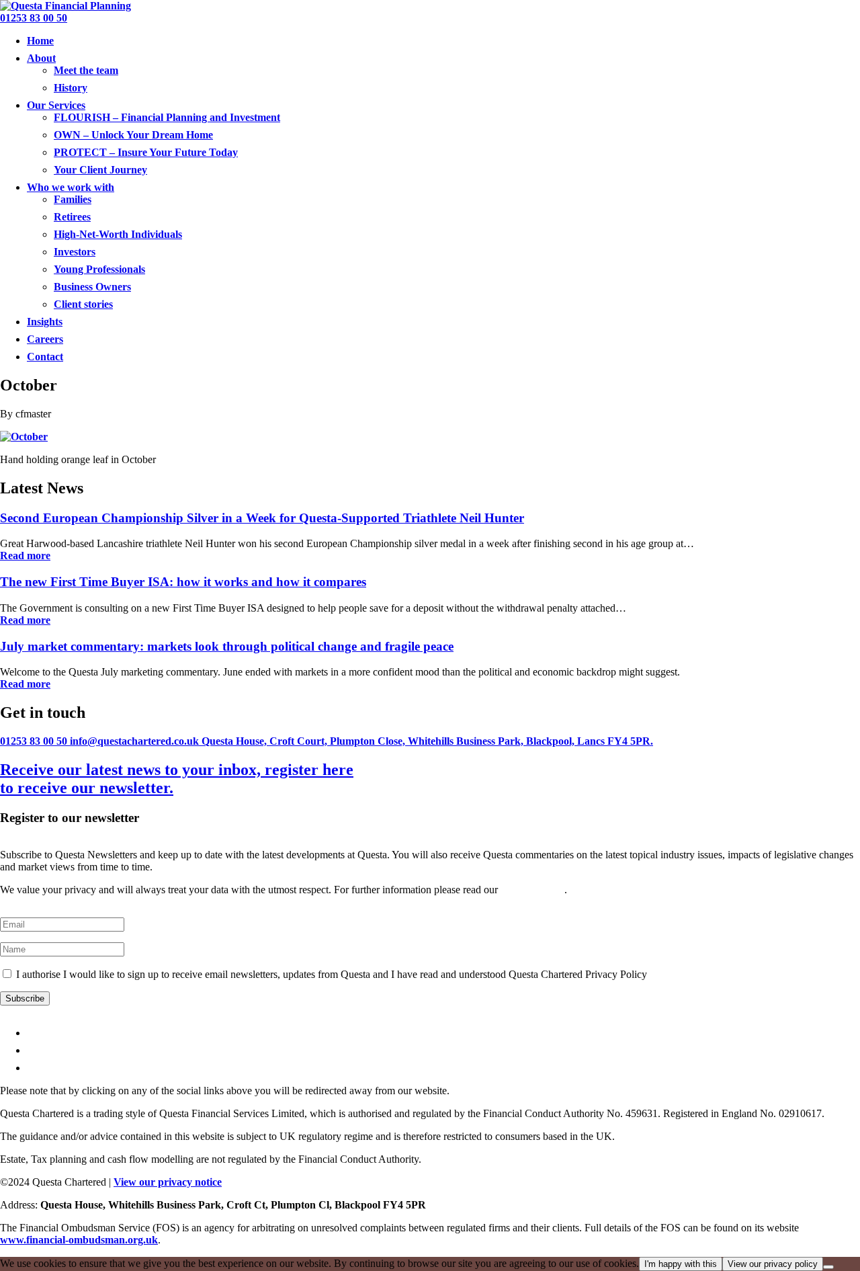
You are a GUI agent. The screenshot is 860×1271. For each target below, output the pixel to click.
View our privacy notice (168, 1182)
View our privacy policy (773, 1264)
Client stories (83, 304)
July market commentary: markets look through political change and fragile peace (227, 646)
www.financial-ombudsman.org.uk (79, 1239)
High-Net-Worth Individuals (118, 234)
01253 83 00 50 (33, 18)
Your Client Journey (100, 169)
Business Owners (92, 286)
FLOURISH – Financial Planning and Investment (167, 117)
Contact (45, 356)
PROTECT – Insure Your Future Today (146, 152)
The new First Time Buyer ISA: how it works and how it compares (183, 582)
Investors (74, 251)
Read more (25, 555)
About (41, 58)
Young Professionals (99, 269)
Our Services (56, 105)
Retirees (72, 216)
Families (72, 199)
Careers (45, 339)
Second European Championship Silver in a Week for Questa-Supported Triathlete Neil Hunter (262, 518)
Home (40, 40)
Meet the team (86, 70)
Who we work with (70, 187)
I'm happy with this (680, 1264)
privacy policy (532, 889)
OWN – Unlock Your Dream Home (133, 134)
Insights (44, 321)
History (70, 87)
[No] (828, 1267)
